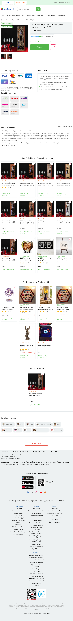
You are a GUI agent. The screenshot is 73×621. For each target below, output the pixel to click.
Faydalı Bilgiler (18, 506)
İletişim (54, 506)
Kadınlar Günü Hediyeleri (36, 557)
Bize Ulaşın (55, 508)
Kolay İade (55, 515)
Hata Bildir (37, 443)
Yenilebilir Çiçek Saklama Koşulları (18, 521)
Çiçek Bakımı (18, 508)
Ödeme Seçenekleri (54, 522)
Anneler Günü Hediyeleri (37, 560)
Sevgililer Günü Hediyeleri (36, 555)
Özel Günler (18, 515)
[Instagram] (36, 492)
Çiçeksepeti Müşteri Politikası (36, 511)
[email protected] (16, 454)
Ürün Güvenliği (36, 513)
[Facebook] (28, 492)
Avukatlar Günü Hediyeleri (36, 576)
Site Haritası (18, 524)
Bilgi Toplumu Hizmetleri (36, 525)
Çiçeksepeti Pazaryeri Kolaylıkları (55, 519)
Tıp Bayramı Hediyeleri (36, 574)
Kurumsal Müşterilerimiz (36, 515)
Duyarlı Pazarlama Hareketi (36, 523)
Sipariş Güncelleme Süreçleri (18, 532)
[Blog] (45, 492)
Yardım (55, 2)
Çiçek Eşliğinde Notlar (18, 511)
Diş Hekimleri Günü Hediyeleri (36, 584)
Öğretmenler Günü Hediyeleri (36, 565)
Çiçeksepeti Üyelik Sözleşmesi (36, 528)
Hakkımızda (36, 508)
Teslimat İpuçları (18, 529)
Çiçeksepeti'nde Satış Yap (65, 2)
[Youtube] (41, 492)
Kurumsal (36, 506)
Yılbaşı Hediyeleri (36, 569)
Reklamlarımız (36, 518)
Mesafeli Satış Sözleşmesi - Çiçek (36, 536)
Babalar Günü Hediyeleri (36, 562)
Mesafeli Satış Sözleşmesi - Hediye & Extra (36, 541)
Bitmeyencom (35, 36)
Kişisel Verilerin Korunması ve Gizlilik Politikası (36, 532)
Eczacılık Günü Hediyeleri (36, 581)
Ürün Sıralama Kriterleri (18, 527)
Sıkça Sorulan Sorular (55, 511)
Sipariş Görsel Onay (18, 534)
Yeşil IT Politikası (36, 549)
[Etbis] (31, 595)
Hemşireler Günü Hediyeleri (36, 578)
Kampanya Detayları (36, 520)
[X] (32, 492)
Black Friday (36, 571)
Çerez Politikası (36, 544)
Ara (38, 9)
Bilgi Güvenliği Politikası (36, 546)
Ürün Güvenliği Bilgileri (65, 127)
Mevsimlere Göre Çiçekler (18, 518)
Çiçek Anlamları (18, 513)
